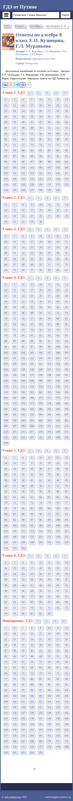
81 (32, 150)
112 (23, 173)
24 (23, 111)
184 (23, 409)
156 (58, 386)
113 (32, 173)
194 (40, 414)
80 (23, 150)
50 (40, 128)
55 (14, 133)
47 (14, 128)
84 (58, 150)
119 (14, 179)
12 (58, 99)
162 (40, 392)
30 (6, 116)
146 (40, 380)
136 (23, 190)
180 (58, 403)
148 (58, 380)
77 (66, 145)
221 (66, 431)
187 (49, 409)
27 (49, 111)
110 (6, 173)
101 (66, 162)
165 (66, 392)
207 (14, 426)
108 (58, 167)
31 (14, 116)
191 (14, 414)
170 (40, 398)
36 (58, 116)
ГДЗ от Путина (20, 6)
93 (66, 156)
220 (58, 431)
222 (6, 437)
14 (6, 105)
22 (6, 111)
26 (40, 111)
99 (49, 162)
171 (49, 398)
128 (23, 184)
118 (6, 179)
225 (32, 437)
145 (32, 380)
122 (40, 179)
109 (66, 167)
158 (6, 392)
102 (6, 167)
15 (14, 105)
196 (58, 414)
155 (49, 386)
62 (6, 139)
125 (66, 179)
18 (40, 105)
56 (23, 133)
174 (6, 403)
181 (66, 403)
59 (49, 133)
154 (40, 386)
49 (32, 128)
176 (23, 403)
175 (14, 403)
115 (49, 173)
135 (14, 190)
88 (23, 156)
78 (6, 150)
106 (40, 167)
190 (6, 414)
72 (23, 145)
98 (40, 162)
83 (49, 150)
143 (14, 380)
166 (6, 398)
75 (49, 145)
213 (66, 426)
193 (32, 414)
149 (66, 380)
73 (32, 145)
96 (23, 162)
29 (66, 111)
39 (14, 122)
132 (58, 184)
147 (49, 380)
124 (58, 179)
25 (32, 111)
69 (66, 139)
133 (66, 184)
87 (14, 156)
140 (58, 190)
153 (32, 386)
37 (66, 116)
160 (23, 392)
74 (40, 145)
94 (6, 162)
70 (6, 145)
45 (66, 122)
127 (14, 184)
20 (58, 105)
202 (40, 420)
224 (23, 437)
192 (23, 414)
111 (14, 173)
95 (14, 162)
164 (58, 392)
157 (66, 386)
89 (32, 156)
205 (66, 420)
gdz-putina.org (13, 796)
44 (58, 122)
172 (58, 398)
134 (6, 190)
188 (58, 409)
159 (14, 392)
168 (23, 398)
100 (58, 162)
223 (14, 437)
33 (32, 116)
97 (32, 162)
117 (66, 173)
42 (40, 122)
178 (40, 403)
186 (40, 409)
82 (40, 150)
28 (58, 111)
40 (23, 122)
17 (32, 105)
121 (32, 179)
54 (6, 133)
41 (32, 122)
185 (32, 409)
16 (23, 105)
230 (6, 443)
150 (6, 386)
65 (32, 139)
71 (14, 145)
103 (14, 167)
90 (40, 156)
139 (49, 190)
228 (58, 437)
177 (32, 403)
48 (23, 128)
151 (14, 386)
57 (32, 133)
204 (58, 420)
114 (40, 173)
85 (66, 150)
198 (6, 420)
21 (66, 105)
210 (40, 426)
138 (40, 190)
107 (49, 167)
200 (23, 420)
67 (49, 139)
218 (40, 431)
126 (6, 184)
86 (6, 156)
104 (23, 167)
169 (32, 398)
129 (32, 184)
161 (32, 392)
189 (66, 409)
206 (6, 426)
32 (23, 116)
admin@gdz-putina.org (58, 796)
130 (40, 184)
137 (32, 190)
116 (58, 173)
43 (49, 122)
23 (14, 111)
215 (14, 431)
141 (66, 375)
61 (66, 133)
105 (32, 167)
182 (6, 409)
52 (58, 128)
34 (40, 116)
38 (6, 122)
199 (14, 420)
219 (49, 431)
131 (49, 184)
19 (49, 105)
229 (66, 437)
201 (32, 420)
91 (49, 156)
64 (23, 139)
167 (14, 398)
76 (58, 145)
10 (40, 99)
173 (66, 398)
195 (49, 414)
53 (66, 128)
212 (58, 426)
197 (66, 414)
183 (14, 409)
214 (6, 431)
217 (32, 431)
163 (49, 392)
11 (49, 99)
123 (49, 179)
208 (23, 426)
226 (40, 437)
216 (23, 431)
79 (14, 150)
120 (23, 179)
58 (40, 133)
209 (32, 426)
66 (40, 139)
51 (49, 128)
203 (49, 420)
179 (49, 403)
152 (23, 386)
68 (58, 139)
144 (23, 380)
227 (49, 437)
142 (6, 380)
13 (66, 99)
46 (6, 128)
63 (14, 139)
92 (58, 156)
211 (49, 426)
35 (49, 116)
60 (58, 133)
